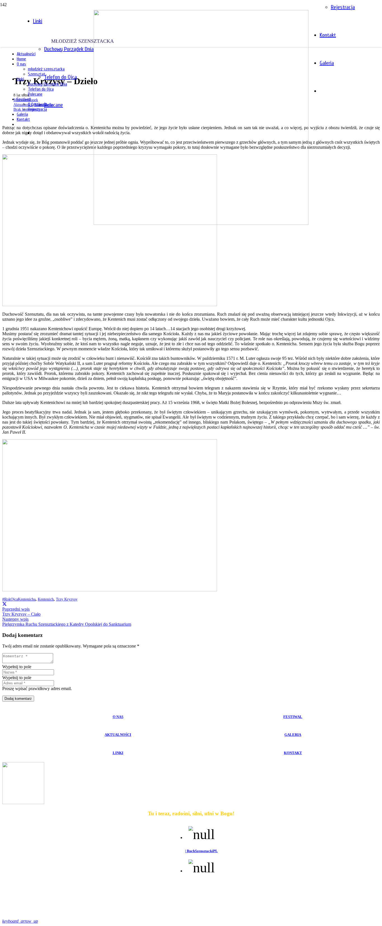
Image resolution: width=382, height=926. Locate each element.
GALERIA (292, 735)
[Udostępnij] (4, 604)
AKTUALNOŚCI (118, 735)
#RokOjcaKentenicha (19, 599)
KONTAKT (293, 753)
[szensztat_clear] (201, 223)
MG (234, 910)
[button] (20, 921)
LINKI (118, 753)
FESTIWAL (292, 717)
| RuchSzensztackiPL (201, 851)
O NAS (118, 717)
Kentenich (46, 599)
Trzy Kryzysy (66, 599)
